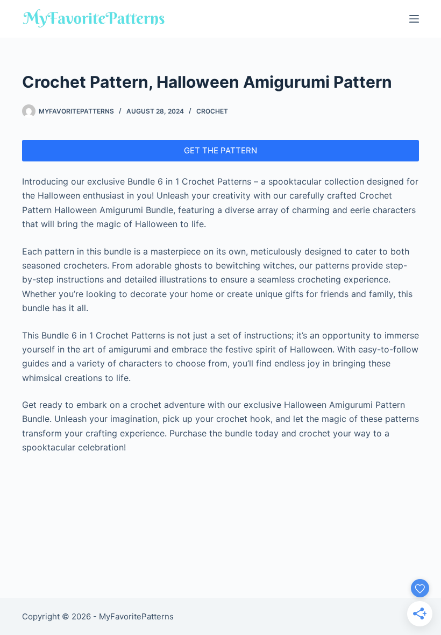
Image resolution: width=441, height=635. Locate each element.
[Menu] (414, 19)
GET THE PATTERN (220, 150)
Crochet (212, 111)
